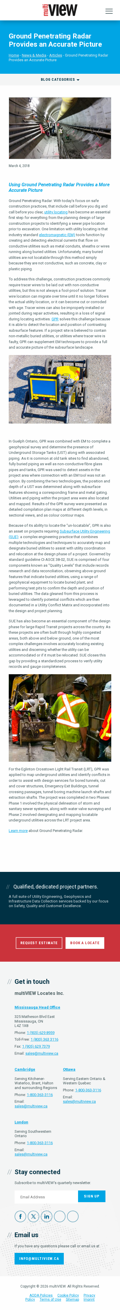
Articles (55, 55)
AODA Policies (41, 1295)
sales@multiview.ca (41, 1053)
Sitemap (72, 1299)
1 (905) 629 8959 (40, 1032)
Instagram (73, 1216)
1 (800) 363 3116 (44, 1039)
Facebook (20, 1216)
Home (14, 55)
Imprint (89, 1299)
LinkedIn (46, 1216)
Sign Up (92, 1196)
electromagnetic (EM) (57, 235)
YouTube (60, 1216)
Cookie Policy (68, 1295)
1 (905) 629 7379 (36, 1046)
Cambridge (25, 1069)
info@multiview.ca (39, 1258)
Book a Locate (84, 943)
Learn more (18, 830)
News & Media (34, 55)
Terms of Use (50, 1299)
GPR (55, 319)
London (21, 1122)
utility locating (56, 212)
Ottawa (69, 1069)
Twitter (33, 1216)
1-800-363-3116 (40, 1095)
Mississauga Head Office (37, 1007)
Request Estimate (39, 943)
